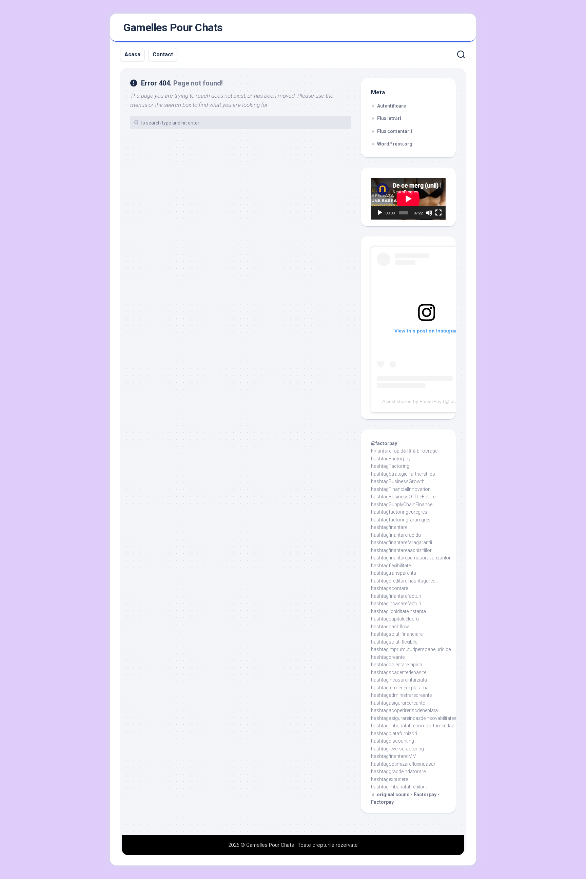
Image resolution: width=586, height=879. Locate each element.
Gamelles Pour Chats (173, 27)
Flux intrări (389, 118)
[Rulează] (379, 212)
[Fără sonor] (429, 212)
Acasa (132, 54)
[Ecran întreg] (438, 212)
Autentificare (391, 106)
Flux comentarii (394, 131)
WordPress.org (394, 144)
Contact (163, 54)
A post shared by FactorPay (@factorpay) (426, 401)
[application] (408, 199)
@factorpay (384, 443)
